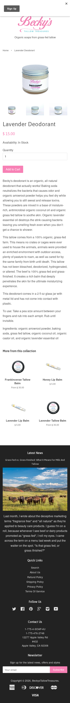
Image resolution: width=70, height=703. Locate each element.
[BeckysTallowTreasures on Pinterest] (31, 609)
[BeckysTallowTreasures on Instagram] (48, 609)
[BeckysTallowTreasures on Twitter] (14, 609)
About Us (35, 572)
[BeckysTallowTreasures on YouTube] (56, 609)
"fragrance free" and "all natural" (32, 521)
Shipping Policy (35, 581)
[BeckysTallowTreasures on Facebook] (22, 609)
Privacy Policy (35, 586)
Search (35, 567)
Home (6, 50)
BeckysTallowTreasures (45, 680)
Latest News (35, 452)
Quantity (8, 150)
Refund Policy (35, 577)
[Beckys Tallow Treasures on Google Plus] (39, 609)
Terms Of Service (35, 591)
